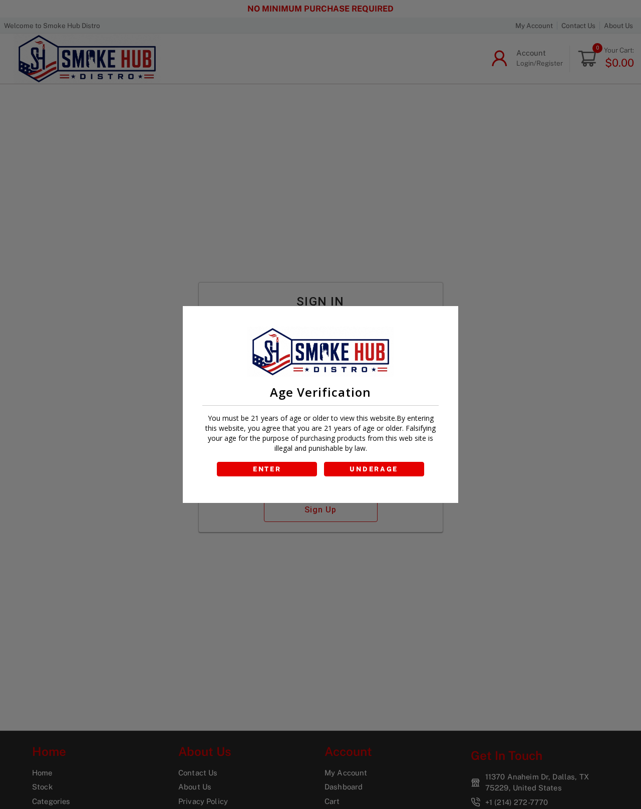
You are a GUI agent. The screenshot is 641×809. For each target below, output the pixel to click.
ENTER (267, 469)
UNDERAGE (374, 469)
